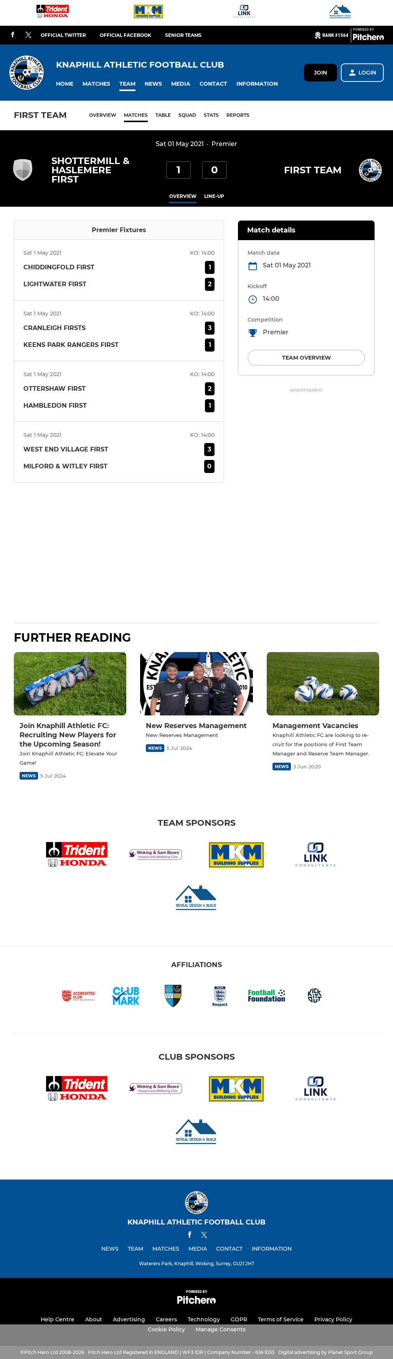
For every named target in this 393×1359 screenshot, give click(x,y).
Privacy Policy (333, 1319)
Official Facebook (125, 35)
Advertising (129, 1319)
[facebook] (12, 35)
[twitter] (28, 35)
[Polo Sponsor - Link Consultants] (244, 13)
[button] (64, 83)
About (93, 1319)
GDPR (239, 1319)
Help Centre (57, 1319)
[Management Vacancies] (323, 683)
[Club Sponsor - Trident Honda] (52, 13)
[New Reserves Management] (196, 683)
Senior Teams (183, 35)
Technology (204, 1319)
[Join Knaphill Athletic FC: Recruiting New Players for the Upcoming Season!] (70, 683)
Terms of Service (281, 1319)
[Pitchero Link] (368, 38)
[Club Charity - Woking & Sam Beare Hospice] (156, 856)
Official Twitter (63, 35)
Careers (166, 1319)
